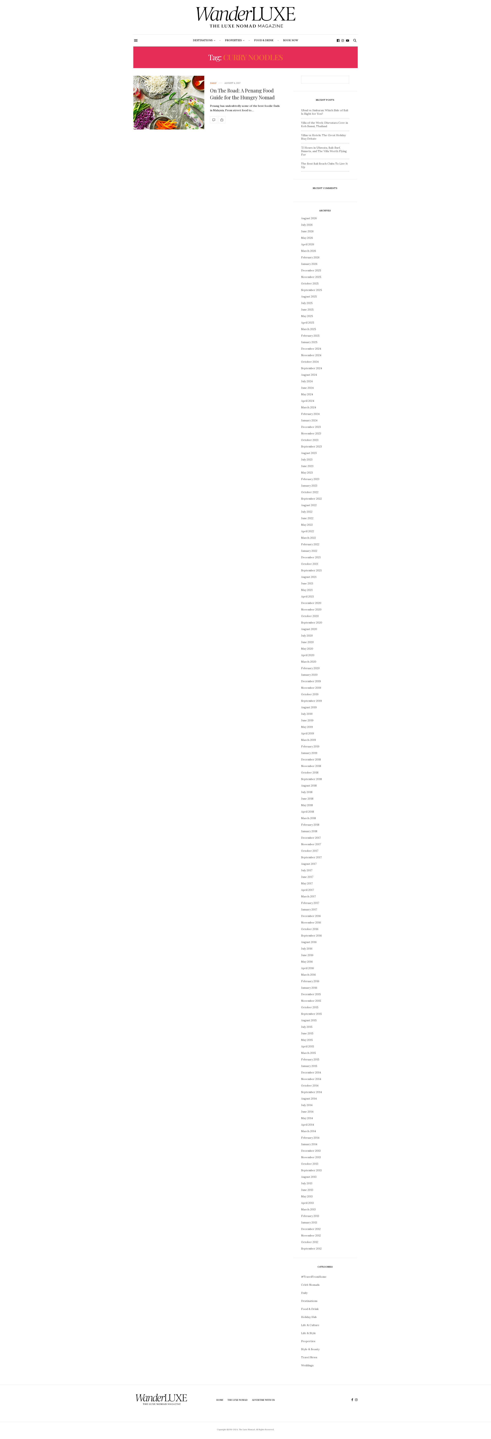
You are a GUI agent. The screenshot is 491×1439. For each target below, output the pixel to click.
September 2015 (311, 1014)
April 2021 (307, 596)
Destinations (203, 40)
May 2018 (307, 805)
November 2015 (311, 1000)
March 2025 (308, 329)
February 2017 (310, 903)
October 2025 (310, 283)
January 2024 (309, 420)
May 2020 (307, 648)
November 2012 (311, 1235)
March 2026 (308, 251)
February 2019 (310, 746)
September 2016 (311, 935)
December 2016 (311, 916)
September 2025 (311, 290)
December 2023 (311, 427)
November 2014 (311, 1079)
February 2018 (310, 824)
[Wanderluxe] (245, 17)
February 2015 (310, 1059)
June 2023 (307, 466)
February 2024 (310, 414)
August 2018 (309, 785)
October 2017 (309, 851)
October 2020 (310, 616)
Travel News (309, 1357)
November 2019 (311, 687)
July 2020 (307, 635)
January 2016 (309, 987)
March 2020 (308, 661)
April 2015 (307, 1046)
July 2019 (306, 714)
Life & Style (308, 1333)
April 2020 (307, 655)
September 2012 (311, 1248)
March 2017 (308, 896)
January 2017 (309, 909)
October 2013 (309, 1164)
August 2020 (309, 629)
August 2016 (309, 942)
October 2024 (310, 361)
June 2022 (307, 518)
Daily (213, 83)
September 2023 (311, 446)
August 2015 (309, 1020)
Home (219, 1399)
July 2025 (307, 303)
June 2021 (307, 583)
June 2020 (307, 642)
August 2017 (308, 864)
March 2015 (308, 1053)
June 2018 (307, 798)
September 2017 (311, 857)
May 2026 (307, 238)
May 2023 (307, 472)
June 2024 (307, 388)
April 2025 (307, 322)
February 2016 (310, 981)
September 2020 (311, 622)
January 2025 (309, 342)
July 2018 (306, 792)
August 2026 (309, 218)
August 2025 (309, 296)
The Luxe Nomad (237, 1399)
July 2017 (306, 870)
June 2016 (307, 955)
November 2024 (311, 355)
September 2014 (311, 1092)
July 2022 (306, 511)
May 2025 (307, 316)
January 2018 (309, 831)
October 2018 (309, 772)
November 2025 (311, 277)
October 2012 (309, 1242)
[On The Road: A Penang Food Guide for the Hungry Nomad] (168, 102)
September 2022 (311, 498)
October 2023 (309, 440)
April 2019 (307, 733)
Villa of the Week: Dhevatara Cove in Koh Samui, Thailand (324, 124)
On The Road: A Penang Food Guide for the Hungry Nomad (242, 94)
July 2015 (306, 1027)
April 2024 (307, 401)
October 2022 (309, 492)
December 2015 (311, 994)
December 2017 (311, 837)
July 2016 (306, 948)
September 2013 (311, 1170)
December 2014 (311, 1072)
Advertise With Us (263, 1399)
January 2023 (309, 485)
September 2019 (311, 701)
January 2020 (309, 674)
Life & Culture (310, 1325)
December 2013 (311, 1150)
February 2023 (310, 479)
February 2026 (310, 257)
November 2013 (311, 1157)
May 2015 (307, 1040)
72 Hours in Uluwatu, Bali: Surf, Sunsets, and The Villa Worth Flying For (324, 151)
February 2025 (310, 335)
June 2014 (307, 1111)
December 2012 (311, 1229)
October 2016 (309, 929)
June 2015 (307, 1033)
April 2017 (307, 890)
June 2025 (307, 309)
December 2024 (311, 348)
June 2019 (307, 720)
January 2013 (309, 1222)
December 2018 (311, 759)
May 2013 (307, 1196)
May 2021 (307, 590)
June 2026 (307, 231)
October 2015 (309, 1007)
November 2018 (311, 766)
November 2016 (311, 922)
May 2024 (307, 394)
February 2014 (310, 1137)
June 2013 (307, 1190)
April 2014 (307, 1124)
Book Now (290, 40)
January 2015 (309, 1066)
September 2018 (311, 779)
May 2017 (307, 883)
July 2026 (307, 225)
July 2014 (306, 1105)
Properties (233, 40)
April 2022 (307, 531)
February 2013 (310, 1216)
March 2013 (308, 1209)
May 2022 (307, 524)
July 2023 (306, 459)
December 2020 (311, 603)
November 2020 (311, 609)
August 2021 (308, 577)
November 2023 (311, 433)
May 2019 (307, 727)
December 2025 (311, 270)
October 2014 (309, 1085)
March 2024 (308, 407)
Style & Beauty (310, 1349)
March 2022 (308, 538)
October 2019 (309, 694)
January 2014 (309, 1144)
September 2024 (311, 368)
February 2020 (310, 668)
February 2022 (310, 544)
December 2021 (311, 557)
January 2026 (309, 264)
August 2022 (309, 505)
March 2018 (308, 818)
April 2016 (307, 968)
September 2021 (311, 570)
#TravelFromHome (313, 1276)
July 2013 (306, 1183)
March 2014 (308, 1131)
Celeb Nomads (310, 1285)
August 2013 (308, 1177)
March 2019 (308, 740)
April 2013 (307, 1203)
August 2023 (309, 453)
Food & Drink (264, 40)
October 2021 (309, 564)
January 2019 (309, 753)
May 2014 (307, 1118)
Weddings (307, 1365)
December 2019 (311, 681)
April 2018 (307, 811)
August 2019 (309, 707)
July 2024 (307, 381)
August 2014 (309, 1098)
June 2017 (307, 877)
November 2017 (311, 844)
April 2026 (307, 244)
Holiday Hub (309, 1317)
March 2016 (308, 974)
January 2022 (309, 551)
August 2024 (309, 374)
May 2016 (307, 961)
